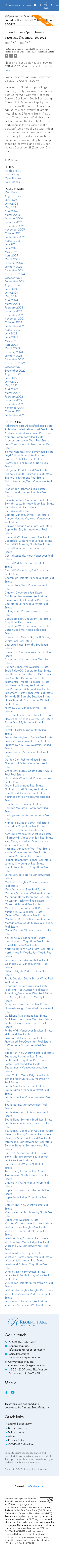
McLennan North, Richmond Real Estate (28, 897)
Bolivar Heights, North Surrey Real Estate (29, 452)
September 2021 (15, 415)
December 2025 (14, 226)
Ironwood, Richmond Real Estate (24, 830)
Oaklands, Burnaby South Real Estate (27, 960)
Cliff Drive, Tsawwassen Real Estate (26, 596)
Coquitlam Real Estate (18, 622)
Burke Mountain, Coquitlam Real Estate (28, 500)
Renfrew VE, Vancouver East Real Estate (28, 1030)
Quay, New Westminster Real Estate (26, 1004)
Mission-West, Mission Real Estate (25, 915)
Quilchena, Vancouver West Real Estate (28, 1019)
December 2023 (14, 315)
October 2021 (13, 411)
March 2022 (12, 393)
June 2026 (11, 204)
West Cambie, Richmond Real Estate (26, 1238)
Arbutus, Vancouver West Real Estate (27, 440)
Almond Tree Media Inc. (36, 1407)
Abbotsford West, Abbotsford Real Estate (29, 429)
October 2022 (13, 367)
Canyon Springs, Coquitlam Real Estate (28, 526)
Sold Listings (12, 182)
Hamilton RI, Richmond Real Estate (25, 793)
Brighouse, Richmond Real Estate (24, 478)
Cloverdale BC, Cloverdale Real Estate (27, 600)
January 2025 (13, 267)
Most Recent (12, 192)
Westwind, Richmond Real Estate (24, 1260)
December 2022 (14, 359)
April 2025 (11, 255)
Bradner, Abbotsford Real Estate (24, 459)
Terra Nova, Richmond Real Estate (25, 1171)
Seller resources (17, 1432)
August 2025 (13, 241)
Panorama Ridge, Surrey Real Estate (26, 986)
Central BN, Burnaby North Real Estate (27, 544)
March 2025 (12, 259)
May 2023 (11, 341)
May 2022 (11, 385)
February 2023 (14, 352)
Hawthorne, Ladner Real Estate (23, 804)
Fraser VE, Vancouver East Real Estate (27, 741)
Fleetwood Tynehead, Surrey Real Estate (29, 719)
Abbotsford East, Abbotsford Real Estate (28, 426)
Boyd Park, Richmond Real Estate (24, 455)
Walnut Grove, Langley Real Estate (25, 1227)
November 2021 (14, 408)
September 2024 (15, 281)
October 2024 (13, 278)
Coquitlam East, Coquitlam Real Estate (28, 619)
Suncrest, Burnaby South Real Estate (26, 1153)
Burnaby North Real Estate (20, 507)
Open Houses (13, 178)
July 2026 (11, 200)
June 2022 (11, 382)
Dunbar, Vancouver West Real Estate (26, 667)
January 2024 (13, 311)
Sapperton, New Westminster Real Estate (29, 1053)
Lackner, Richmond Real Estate (23, 856)
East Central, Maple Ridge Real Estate (27, 682)
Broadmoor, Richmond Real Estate (25, 489)
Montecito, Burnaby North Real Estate (27, 919)
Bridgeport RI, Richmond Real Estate (26, 470)
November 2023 (15, 318)
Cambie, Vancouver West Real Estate (27, 515)
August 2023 (13, 330)
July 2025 (11, 244)
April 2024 (11, 300)
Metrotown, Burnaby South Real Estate (28, 908)
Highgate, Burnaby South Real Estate (27, 823)
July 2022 (11, 378)
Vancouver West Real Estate (21, 1220)
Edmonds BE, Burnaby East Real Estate (27, 696)
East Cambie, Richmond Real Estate (26, 678)
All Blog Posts (13, 171)
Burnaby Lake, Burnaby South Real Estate (29, 503)
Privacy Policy (16, 1440)
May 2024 (11, 296)
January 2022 (13, 400)
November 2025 (15, 229)
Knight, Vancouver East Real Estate (25, 852)
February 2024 (14, 307)
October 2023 (13, 322)
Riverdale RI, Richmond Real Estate (25, 1038)
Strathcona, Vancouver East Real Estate (28, 1142)
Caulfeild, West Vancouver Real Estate (27, 537)
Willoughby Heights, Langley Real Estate (29, 1290)
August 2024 (13, 285)
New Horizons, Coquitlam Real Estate (27, 941)
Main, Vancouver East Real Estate (25, 889)
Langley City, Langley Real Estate (24, 863)
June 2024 (11, 293)
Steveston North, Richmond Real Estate (28, 1134)
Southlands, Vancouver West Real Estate (29, 1131)
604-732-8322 (46, 5)
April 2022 (11, 389)
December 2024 (14, 270)
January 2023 (13, 356)
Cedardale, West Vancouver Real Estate (28, 541)
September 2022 (15, 371)
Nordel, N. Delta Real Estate (21, 945)
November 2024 (15, 274)
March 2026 (12, 215)
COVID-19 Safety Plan (21, 1444)
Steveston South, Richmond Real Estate (28, 1138)
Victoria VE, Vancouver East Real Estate (28, 1223)
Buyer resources (17, 1428)
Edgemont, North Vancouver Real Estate (29, 693)
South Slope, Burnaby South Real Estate (28, 1119)
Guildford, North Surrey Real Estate (26, 789)
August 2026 (13, 196)
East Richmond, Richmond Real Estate (27, 689)
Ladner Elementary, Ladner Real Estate (28, 860)
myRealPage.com (35, 1486)
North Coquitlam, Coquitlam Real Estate (29, 949)
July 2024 (11, 289)
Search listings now (20, 1424)
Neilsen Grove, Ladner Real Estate (25, 938)
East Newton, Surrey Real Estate (24, 685)
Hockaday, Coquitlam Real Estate (25, 826)
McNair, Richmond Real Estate (23, 904)
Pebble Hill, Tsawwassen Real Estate (26, 990)
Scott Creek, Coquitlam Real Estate (25, 1060)
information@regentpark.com (18, 5)
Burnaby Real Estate (17, 511)
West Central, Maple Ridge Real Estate (27, 1242)
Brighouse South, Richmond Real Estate (28, 474)
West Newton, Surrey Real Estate (24, 1253)
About (12, 1436)
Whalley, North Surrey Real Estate (25, 1272)
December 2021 (14, 404)
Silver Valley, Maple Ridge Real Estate (27, 1075)
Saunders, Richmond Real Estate (24, 1056)
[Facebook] (8, 1393)
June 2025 (11, 248)
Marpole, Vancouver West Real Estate (27, 893)
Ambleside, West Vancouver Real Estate (28, 433)
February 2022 (14, 396)
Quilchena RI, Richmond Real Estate (26, 1016)
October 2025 (13, 233)
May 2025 (11, 252)
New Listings (12, 174)
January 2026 (13, 222)
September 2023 (15, 326)
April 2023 (11, 345)
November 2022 (15, 363)
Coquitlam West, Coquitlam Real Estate (28, 626)
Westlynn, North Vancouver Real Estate (28, 1257)
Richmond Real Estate (18, 1034)
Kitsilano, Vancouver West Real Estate (27, 849)
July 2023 (11, 333)
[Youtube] (14, 1393)
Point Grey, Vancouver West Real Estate (28, 993)
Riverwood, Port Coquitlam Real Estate (28, 1041)
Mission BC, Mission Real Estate (23, 912)
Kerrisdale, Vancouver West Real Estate (28, 834)
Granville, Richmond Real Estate (24, 785)
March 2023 (12, 348)
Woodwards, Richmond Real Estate (26, 1301)
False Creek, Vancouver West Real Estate (34, 52)
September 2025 (15, 237)
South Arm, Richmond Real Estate (25, 1086)
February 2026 (14, 218)
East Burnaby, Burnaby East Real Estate (28, 674)
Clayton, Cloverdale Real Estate (24, 593)
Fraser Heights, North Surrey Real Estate (28, 737)
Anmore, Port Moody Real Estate (24, 437)
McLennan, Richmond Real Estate (25, 901)
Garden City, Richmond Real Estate (25, 760)
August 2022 (13, 374)
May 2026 (11, 207)
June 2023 (11, 337)
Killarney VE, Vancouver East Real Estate (29, 838)
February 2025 (14, 263)
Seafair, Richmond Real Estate (22, 1064)
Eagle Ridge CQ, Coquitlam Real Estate (28, 671)
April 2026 (11, 211)
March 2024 (12, 304)
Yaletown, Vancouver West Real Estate (28, 1305)
